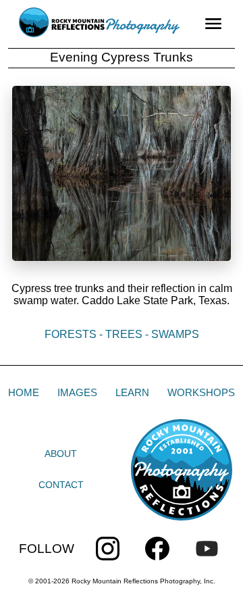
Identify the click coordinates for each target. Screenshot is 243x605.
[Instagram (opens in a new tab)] (107, 548)
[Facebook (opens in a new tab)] (157, 548)
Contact (61, 484)
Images (77, 392)
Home (23, 392)
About (61, 453)
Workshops (201, 392)
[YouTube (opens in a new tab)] (207, 548)
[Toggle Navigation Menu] (213, 23)
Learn (132, 392)
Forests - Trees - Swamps (122, 334)
